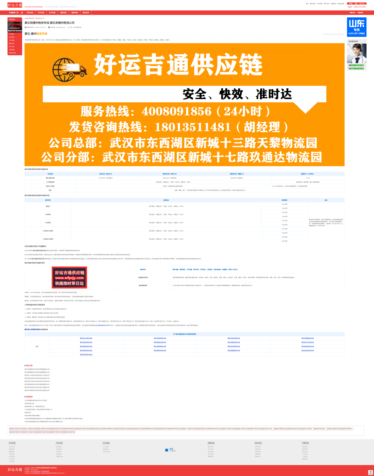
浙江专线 (11, 447)
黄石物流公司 (40, 18)
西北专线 (258, 443)
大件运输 (319, 3)
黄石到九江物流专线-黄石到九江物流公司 (37, 375)
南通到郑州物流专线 (15, 432)
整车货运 (312, 3)
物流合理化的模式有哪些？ (33, 415)
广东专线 (305, 454)
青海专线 (257, 449)
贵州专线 (210, 451)
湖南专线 (305, 449)
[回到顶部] (370, 472)
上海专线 (11, 461)
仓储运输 (11, 49)
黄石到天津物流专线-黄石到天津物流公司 (37, 387)
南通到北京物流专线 (15, 428)
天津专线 (58, 449)
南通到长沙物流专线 (29, 432)
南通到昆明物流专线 (161, 428)
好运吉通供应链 (29, 18)
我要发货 (352, 12)
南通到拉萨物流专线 (174, 428)
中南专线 (305, 443)
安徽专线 (11, 449)
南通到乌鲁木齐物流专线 (267, 428)
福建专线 (11, 451)
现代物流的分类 (29, 403)
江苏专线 (11, 459)
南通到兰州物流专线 (227, 428)
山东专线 (11, 456)
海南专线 (305, 459)
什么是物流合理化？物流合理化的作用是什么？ (39, 409)
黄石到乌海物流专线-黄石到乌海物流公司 (37, 390)
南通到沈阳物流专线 (294, 428)
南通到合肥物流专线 (121, 428)
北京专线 (58, 447)
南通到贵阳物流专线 (201, 428)
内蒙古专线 (59, 456)
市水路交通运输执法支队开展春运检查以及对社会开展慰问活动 (44, 421)
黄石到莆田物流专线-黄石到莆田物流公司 (37, 384)
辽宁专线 (105, 447)
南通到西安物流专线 (214, 428)
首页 (307, 3)
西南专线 (63, 12)
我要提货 (360, 12)
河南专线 (305, 447)
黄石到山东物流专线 (32, 329)
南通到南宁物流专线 (55, 432)
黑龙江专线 (106, 451)
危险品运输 (340, 3)
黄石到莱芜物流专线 (308, 346)
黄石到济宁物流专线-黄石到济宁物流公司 (37, 381)
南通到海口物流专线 (68, 432)
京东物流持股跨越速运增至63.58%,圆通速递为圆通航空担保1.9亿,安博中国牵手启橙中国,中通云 (54, 418)
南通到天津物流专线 (42, 428)
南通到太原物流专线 (333, 428)
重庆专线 (210, 447)
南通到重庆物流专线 (55, 428)
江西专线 (11, 454)
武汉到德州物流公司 (101, 325)
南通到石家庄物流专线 (320, 428)
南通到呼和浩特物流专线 (347, 428)
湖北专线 (305, 451)
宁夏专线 (257, 451)
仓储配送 (333, 3)
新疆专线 (257, 454)
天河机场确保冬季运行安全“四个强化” (36, 400)
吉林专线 (105, 449)
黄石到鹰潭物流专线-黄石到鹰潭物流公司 (37, 372)
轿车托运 (326, 3)
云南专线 (210, 454)
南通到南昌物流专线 (135, 428)
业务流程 (11, 37)
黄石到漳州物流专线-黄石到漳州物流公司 (37, 378)
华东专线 (30, 12)
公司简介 (11, 34)
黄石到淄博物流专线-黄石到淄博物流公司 (37, 369)
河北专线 (58, 451)
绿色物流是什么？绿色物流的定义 (35, 406)
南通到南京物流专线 (95, 428)
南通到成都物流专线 (148, 428)
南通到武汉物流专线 (42, 432)
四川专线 (210, 449)
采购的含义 (28, 412)
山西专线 (58, 454)
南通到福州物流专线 (68, 428)
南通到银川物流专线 (241, 428)
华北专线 (41, 12)
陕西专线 (257, 456)
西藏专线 (210, 456)
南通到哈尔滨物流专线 (307, 428)
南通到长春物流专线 (280, 428)
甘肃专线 (257, 447)
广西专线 (305, 456)
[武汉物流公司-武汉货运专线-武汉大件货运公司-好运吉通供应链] (14, 5)
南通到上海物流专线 (29, 428)
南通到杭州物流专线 (82, 428)
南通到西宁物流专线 (254, 428)
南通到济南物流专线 (108, 428)
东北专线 (52, 12)
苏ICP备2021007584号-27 (58, 473)
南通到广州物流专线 (188, 428)
